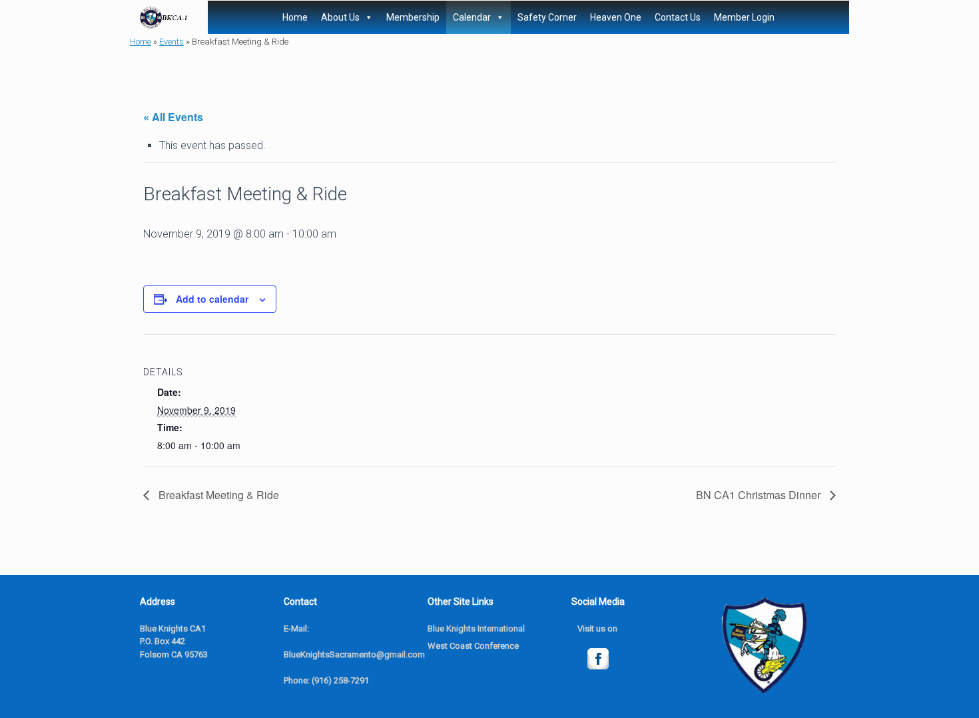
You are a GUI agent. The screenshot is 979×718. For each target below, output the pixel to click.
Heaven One (615, 17)
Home (295, 17)
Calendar (472, 17)
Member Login (744, 17)
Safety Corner (547, 17)
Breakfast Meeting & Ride (217, 494)
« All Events (173, 116)
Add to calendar (212, 298)
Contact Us (678, 17)
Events (171, 42)
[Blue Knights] (164, 18)
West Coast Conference (473, 646)
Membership (413, 17)
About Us (340, 17)
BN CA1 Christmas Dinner (759, 494)
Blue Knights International (476, 628)
